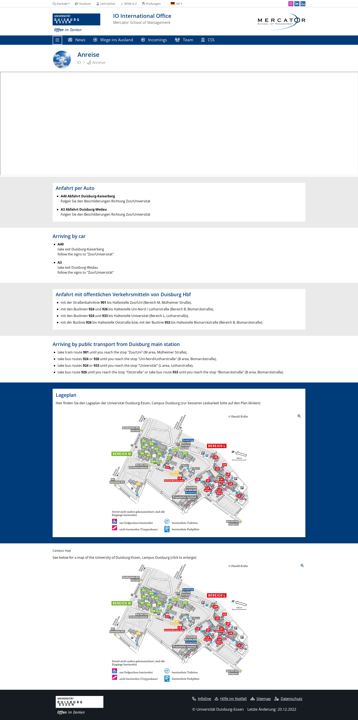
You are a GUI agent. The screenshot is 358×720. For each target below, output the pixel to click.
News (79, 39)
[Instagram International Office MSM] (290, 3)
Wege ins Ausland (116, 39)
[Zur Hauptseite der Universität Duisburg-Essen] (76, 22)
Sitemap (263, 698)
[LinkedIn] (296, 3)
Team (187, 39)
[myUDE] (302, 3)
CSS (211, 39)
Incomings (157, 39)
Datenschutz (291, 698)
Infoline (204, 698)
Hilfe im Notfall (233, 698)
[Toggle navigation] (57, 40)
